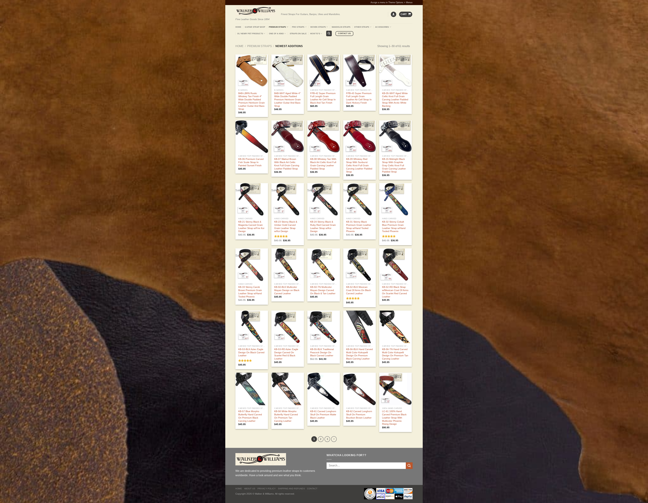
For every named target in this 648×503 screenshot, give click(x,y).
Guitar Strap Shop (255, 27)
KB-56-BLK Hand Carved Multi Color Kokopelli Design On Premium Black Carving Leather (359, 354)
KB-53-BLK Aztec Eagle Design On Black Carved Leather (251, 352)
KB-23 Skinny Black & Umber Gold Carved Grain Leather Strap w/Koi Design (285, 226)
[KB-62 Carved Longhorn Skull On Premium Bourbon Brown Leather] (359, 389)
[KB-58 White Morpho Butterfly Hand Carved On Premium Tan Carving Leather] (287, 389)
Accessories (382, 27)
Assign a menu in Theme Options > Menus (392, 2)
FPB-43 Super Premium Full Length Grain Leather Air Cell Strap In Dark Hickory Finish (359, 98)
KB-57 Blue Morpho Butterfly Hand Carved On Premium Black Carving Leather (250, 416)
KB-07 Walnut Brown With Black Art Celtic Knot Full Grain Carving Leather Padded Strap (286, 164)
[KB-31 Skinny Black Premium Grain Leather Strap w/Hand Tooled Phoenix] (359, 199)
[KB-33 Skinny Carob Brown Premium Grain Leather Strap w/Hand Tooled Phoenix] (251, 264)
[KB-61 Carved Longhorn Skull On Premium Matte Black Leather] (323, 389)
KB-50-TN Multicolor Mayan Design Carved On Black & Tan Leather (322, 290)
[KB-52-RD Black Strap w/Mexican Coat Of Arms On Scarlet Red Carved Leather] (395, 264)
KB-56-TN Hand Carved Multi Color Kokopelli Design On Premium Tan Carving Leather (395, 354)
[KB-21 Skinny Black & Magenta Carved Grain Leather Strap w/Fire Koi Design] (251, 199)
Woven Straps (318, 27)
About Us (249, 488)
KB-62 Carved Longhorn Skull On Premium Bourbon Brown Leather (359, 414)
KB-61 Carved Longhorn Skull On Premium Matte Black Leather (323, 414)
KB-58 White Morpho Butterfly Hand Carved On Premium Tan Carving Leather (286, 416)
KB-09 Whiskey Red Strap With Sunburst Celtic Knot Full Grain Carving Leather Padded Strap (359, 165)
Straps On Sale (298, 34)
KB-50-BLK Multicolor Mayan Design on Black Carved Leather (286, 290)
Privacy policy (267, 488)
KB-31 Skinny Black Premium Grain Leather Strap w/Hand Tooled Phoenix (358, 226)
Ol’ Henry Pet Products (250, 34)
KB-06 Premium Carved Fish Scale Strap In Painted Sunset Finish (251, 162)
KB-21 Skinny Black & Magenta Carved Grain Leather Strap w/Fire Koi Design (251, 226)
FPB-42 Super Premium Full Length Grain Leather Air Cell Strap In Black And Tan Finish (323, 98)
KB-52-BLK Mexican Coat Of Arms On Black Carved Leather (358, 290)
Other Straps (361, 27)
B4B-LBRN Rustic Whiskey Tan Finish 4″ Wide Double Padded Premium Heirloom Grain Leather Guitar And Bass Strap (251, 101)
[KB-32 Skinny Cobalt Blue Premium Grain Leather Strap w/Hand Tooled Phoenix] (395, 199)
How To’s (315, 34)
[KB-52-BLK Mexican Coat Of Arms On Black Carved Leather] (359, 264)
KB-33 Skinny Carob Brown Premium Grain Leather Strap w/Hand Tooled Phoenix (250, 292)
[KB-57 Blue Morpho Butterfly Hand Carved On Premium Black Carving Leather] (251, 389)
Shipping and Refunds (291, 488)
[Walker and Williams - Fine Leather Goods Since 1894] (255, 11)
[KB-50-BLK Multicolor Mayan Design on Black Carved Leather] (287, 264)
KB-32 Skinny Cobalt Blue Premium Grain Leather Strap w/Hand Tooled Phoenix (394, 226)
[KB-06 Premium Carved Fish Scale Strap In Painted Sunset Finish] (251, 136)
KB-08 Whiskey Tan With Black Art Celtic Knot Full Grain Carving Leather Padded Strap (323, 164)
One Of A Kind (276, 34)
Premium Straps (277, 27)
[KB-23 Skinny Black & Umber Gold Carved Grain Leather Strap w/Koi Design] (287, 199)
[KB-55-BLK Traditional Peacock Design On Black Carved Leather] (323, 327)
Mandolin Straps (341, 27)
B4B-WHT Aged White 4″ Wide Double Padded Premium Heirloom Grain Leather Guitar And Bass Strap (287, 99)
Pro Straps (298, 27)
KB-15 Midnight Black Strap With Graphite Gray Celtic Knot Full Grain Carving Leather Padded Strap (394, 165)
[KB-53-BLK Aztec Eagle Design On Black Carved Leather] (251, 327)
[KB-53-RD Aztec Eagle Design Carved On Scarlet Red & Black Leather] (287, 327)
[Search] (329, 33)
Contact (312, 488)
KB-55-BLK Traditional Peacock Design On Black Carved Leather (322, 352)
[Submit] (409, 465)
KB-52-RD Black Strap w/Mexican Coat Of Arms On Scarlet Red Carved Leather (395, 292)
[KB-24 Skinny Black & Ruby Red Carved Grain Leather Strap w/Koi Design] (323, 199)
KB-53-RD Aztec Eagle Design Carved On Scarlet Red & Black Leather (286, 354)
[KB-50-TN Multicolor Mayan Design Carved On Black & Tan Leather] (323, 264)
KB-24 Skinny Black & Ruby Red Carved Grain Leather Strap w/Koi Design (323, 226)
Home (238, 27)
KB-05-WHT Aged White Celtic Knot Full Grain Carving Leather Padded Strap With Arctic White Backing (395, 99)
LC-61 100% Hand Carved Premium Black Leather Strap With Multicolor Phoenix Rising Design (394, 417)
